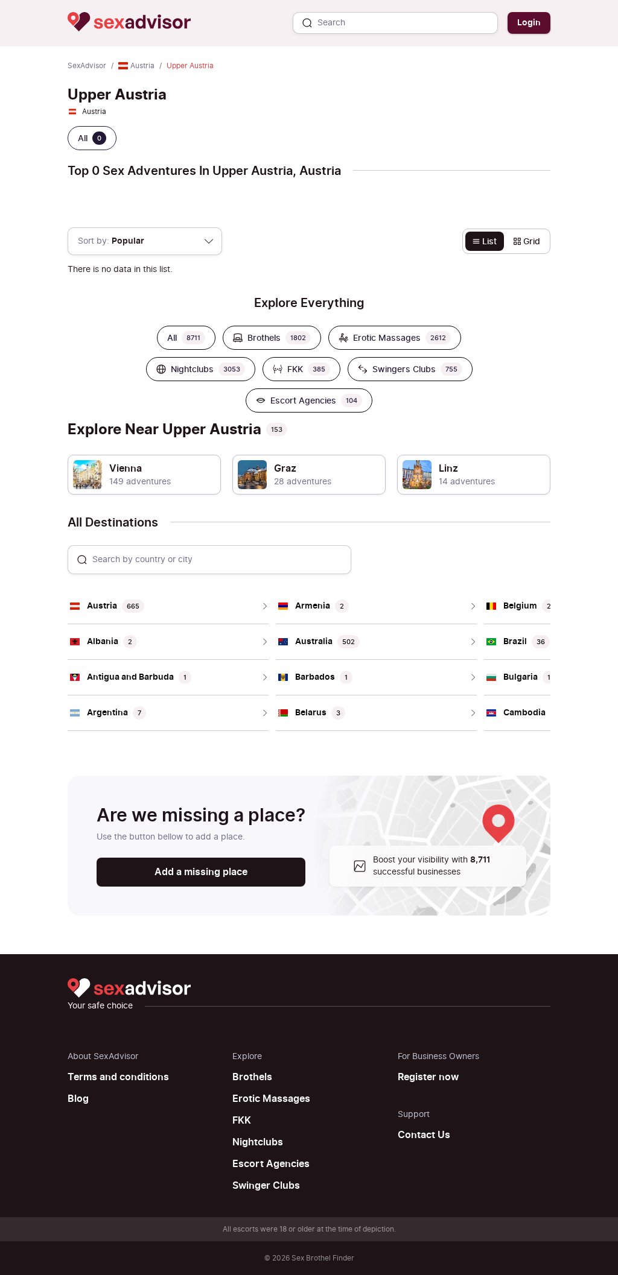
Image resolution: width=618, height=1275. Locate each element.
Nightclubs (257, 1142)
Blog (78, 1099)
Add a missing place (200, 872)
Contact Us (424, 1135)
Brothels (252, 1077)
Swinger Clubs (266, 1186)
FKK (241, 1120)
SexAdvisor (87, 66)
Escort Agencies (271, 1164)
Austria (142, 66)
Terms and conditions (118, 1077)
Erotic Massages (271, 1099)
